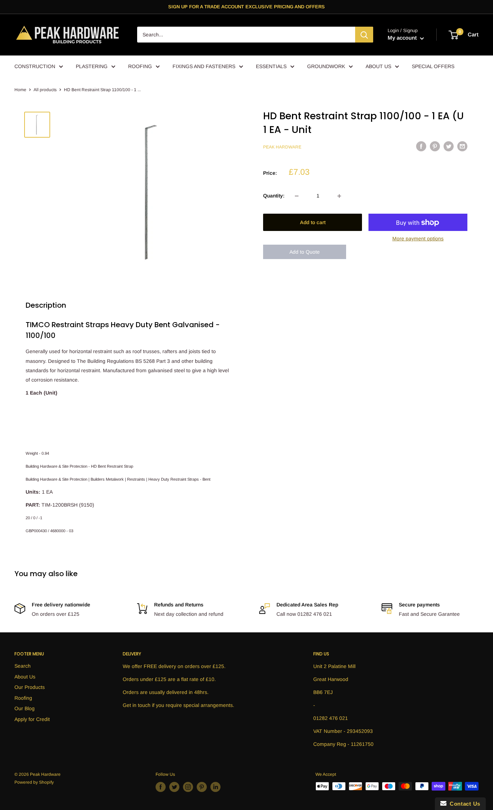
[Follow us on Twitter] (174, 787)
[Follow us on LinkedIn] (215, 787)
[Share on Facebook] (421, 146)
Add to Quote (304, 252)
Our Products (29, 687)
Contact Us (463, 804)
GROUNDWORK (326, 66)
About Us (24, 677)
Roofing (23, 698)
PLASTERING (92, 66)
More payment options (418, 239)
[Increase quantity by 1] (339, 196)
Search (22, 666)
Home (20, 89)
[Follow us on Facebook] (161, 787)
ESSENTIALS (271, 66)
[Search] (364, 35)
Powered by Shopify (34, 782)
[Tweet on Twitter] (449, 146)
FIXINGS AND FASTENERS (204, 66)
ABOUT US (378, 66)
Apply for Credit (32, 719)
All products (45, 89)
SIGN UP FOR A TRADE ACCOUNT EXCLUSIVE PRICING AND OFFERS (246, 6)
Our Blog (24, 708)
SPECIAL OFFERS (433, 66)
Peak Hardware (282, 147)
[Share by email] (462, 146)
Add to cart (313, 223)
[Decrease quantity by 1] (296, 196)
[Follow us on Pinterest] (202, 787)
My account (403, 38)
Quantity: (273, 196)
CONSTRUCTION (34, 66)
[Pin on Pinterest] (435, 146)
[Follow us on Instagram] (188, 787)
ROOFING (140, 66)
